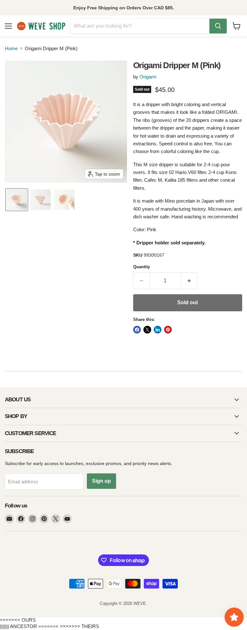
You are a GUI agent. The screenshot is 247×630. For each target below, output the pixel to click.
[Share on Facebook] (137, 329)
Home (11, 48)
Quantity (141, 266)
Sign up (101, 481)
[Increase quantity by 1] (189, 280)
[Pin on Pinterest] (168, 329)
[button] (17, 200)
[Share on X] (147, 329)
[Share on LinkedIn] (157, 329)
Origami (148, 76)
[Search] (218, 26)
